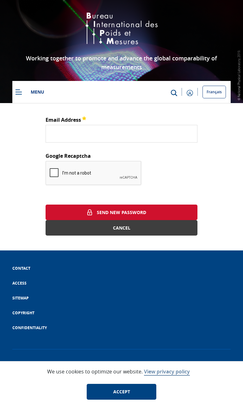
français (214, 92)
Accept (121, 392)
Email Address (66, 119)
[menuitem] (21, 268)
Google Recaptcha (68, 155)
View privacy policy (167, 371)
